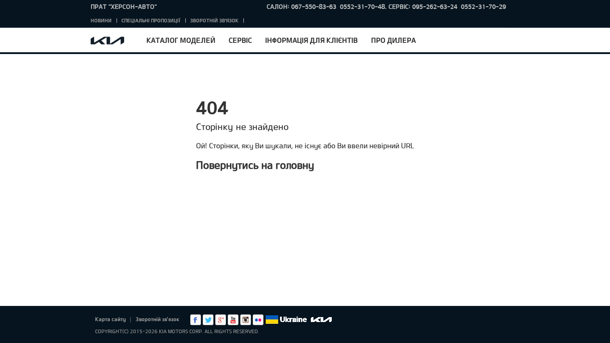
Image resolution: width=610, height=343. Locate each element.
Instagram (245, 319)
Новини (101, 20)
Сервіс (240, 40)
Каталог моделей (180, 40)
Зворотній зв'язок (214, 20)
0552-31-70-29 (483, 6)
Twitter (208, 319)
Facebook (195, 319)
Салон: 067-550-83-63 (301, 6)
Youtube (233, 319)
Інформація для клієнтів (311, 40)
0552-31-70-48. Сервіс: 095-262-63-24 (398, 6)
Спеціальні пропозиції (150, 20)
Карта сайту (110, 319)
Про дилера (393, 40)
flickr (258, 319)
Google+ (220, 319)
